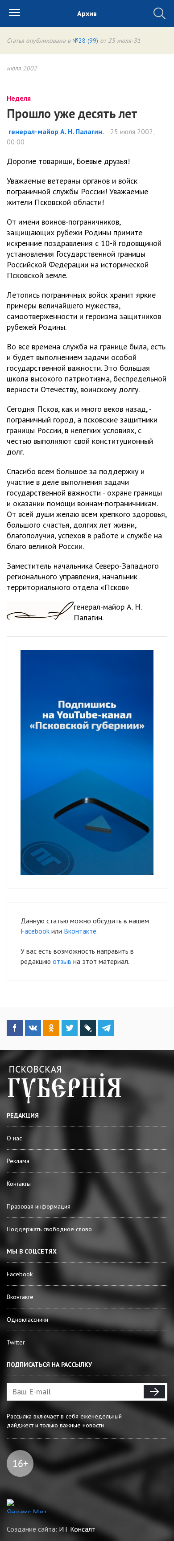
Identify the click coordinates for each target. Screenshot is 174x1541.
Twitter (16, 1342)
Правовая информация (38, 1206)
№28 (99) (85, 41)
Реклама (18, 1161)
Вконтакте (80, 930)
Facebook (35, 930)
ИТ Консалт (77, 1529)
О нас (14, 1138)
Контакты (19, 1184)
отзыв (62, 961)
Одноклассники (27, 1320)
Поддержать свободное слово (49, 1229)
